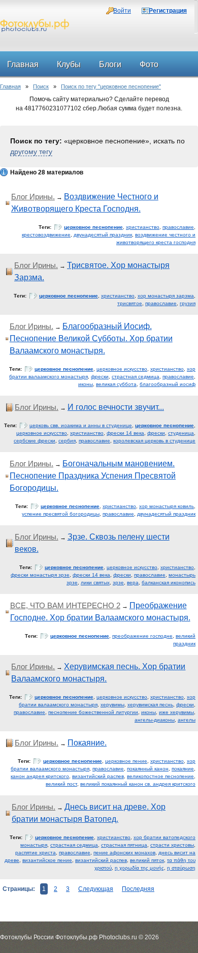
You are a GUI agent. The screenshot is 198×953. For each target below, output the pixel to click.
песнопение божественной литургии (93, 712)
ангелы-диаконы (155, 720)
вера (133, 582)
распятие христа (35, 852)
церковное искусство (121, 369)
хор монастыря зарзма (166, 296)
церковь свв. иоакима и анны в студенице (80, 425)
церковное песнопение (93, 227)
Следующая (95, 888)
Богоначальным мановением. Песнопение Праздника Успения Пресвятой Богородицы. (93, 475)
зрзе (118, 582)
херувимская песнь (150, 704)
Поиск (41, 86)
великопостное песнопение (160, 776)
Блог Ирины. (33, 196)
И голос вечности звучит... (116, 407)
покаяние (183, 768)
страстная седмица (135, 376)
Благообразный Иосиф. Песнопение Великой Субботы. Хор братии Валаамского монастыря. (91, 338)
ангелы (186, 720)
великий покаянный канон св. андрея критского (137, 784)
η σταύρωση (181, 868)
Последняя (138, 888)
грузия (187, 303)
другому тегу (31, 151)
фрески (100, 376)
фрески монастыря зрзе (40, 575)
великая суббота (116, 384)
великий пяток (147, 860)
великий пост (61, 784)
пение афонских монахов (124, 852)
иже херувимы (176, 712)
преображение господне (142, 636)
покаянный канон (148, 768)
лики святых (95, 582)
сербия (67, 440)
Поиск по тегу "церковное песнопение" (111, 86)
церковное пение (126, 761)
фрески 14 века (125, 433)
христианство (142, 227)
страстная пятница (124, 845)
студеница (181, 433)
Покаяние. (87, 742)
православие (178, 227)
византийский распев (98, 776)
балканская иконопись (168, 582)
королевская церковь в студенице (154, 440)
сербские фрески (34, 440)
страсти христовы (172, 845)
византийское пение (47, 860)
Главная (10, 86)
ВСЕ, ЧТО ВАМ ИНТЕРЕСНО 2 (65, 605)
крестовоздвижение (46, 234)
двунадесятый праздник (103, 234)
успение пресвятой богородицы (61, 514)
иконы (85, 384)
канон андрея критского (40, 776)
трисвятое (129, 303)
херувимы (112, 704)
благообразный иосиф (167, 384)
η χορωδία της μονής (139, 868)
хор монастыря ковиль (166, 506)
